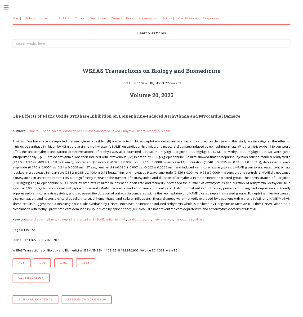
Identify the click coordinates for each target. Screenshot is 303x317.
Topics (79, 18)
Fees (129, 18)
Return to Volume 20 (86, 299)
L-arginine (84, 219)
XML (63, 262)
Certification (31, 277)
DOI (42, 262)
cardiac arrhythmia (42, 219)
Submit (30, 18)
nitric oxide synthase (190, 219)
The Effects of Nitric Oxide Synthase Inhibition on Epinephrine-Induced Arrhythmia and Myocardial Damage (126, 116)
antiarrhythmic (115, 219)
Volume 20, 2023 (151, 95)
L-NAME (98, 219)
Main (16, 18)
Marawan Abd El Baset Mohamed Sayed (91, 131)
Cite (85, 262)
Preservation (147, 18)
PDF (21, 262)
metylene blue (163, 219)
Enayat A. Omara (133, 131)
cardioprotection (139, 219)
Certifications (187, 18)
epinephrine (67, 219)
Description (98, 18)
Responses (211, 18)
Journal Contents (35, 299)
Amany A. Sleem (158, 131)
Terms (115, 18)
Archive (64, 18)
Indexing (47, 18)
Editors (168, 18)
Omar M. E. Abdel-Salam (44, 131)
